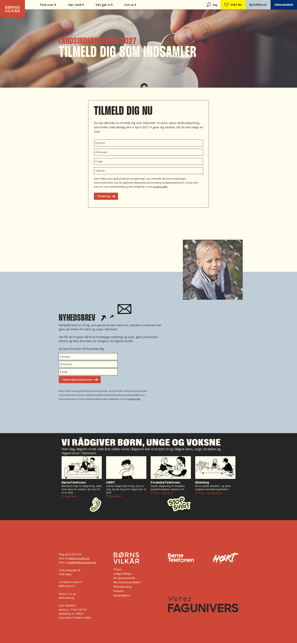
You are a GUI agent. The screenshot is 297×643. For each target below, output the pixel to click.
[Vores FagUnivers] (203, 604)
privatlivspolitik (160, 186)
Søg (215, 5)
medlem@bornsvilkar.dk (82, 562)
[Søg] (209, 4)
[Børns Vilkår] (126, 558)
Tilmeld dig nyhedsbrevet (77, 379)
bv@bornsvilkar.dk (78, 558)
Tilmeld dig (103, 196)
